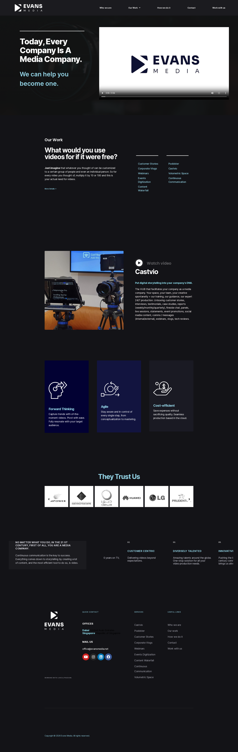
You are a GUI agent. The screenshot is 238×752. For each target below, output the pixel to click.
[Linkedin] (100, 656)
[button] (50, 189)
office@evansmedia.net (95, 648)
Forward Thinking (61, 409)
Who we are (105, 7)
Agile (104, 407)
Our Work (133, 7)
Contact (191, 7)
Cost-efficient (164, 406)
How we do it (163, 7)
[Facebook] (108, 656)
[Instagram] (93, 656)
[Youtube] (85, 656)
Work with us (218, 7)
